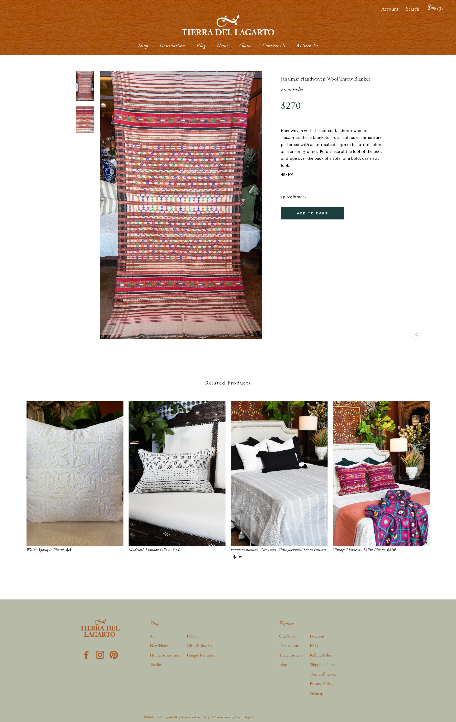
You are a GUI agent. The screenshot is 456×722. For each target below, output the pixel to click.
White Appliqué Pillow (45, 550)
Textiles (156, 665)
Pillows (193, 636)
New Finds (159, 646)
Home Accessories (164, 655)
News (222, 46)
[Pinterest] (114, 654)
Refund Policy (321, 655)
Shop (143, 46)
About (245, 46)
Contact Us (273, 46)
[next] (439, 475)
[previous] (16, 475)
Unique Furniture (201, 655)
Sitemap (316, 693)
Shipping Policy (322, 665)
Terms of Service (323, 674)
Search (412, 9)
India (297, 89)
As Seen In (307, 46)
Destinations (172, 46)
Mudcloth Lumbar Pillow (149, 550)
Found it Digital (244, 717)
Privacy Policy (321, 684)
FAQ (314, 646)
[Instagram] (100, 654)
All (152, 636)
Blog (201, 46)
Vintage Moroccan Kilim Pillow (358, 550)
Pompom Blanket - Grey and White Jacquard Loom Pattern (278, 549)
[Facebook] (86, 654)
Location (317, 636)
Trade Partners (290, 655)
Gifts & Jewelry (199, 646)
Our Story (287, 636)
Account (389, 9)
